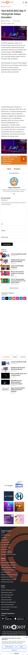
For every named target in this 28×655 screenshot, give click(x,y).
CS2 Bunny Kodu (5, 542)
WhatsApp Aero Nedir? (6, 592)
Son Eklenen (6, 357)
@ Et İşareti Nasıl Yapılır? (7, 581)
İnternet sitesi (4, 237)
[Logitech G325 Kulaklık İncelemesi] (5, 267)
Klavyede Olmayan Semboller (8, 554)
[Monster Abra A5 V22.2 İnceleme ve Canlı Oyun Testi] (5, 273)
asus (9, 169)
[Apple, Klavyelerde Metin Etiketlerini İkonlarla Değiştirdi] (5, 389)
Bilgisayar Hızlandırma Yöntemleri (9, 574)
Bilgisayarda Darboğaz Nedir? (8, 602)
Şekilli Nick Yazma (5, 547)
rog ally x (17, 169)
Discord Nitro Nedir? (6, 597)
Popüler (15, 357)
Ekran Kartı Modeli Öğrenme (8, 562)
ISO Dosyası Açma (5, 572)
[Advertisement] (14, 89)
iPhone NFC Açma (5, 535)
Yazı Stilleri (4, 537)
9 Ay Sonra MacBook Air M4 (18, 254)
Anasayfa (4, 6)
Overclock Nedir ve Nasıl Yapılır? (9, 607)
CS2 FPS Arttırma (5, 544)
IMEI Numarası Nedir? (6, 599)
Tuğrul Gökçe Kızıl (6, 21)
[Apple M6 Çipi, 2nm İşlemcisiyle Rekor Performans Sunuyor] (5, 382)
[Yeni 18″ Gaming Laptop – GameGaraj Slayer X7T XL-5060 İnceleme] (5, 280)
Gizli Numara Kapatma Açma (8, 565)
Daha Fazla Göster (14, 288)
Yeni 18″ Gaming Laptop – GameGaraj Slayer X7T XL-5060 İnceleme (18, 281)
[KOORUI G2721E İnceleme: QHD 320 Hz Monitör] (5, 261)
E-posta (3, 230)
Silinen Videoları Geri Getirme (8, 567)
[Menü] (26, 3)
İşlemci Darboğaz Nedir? (7, 595)
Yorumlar (22, 357)
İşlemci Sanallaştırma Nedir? (8, 590)
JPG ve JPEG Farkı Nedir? (7, 604)
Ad (2, 224)
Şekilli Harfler (4, 549)
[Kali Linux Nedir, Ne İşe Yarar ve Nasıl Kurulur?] (5, 376)
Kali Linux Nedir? (5, 609)
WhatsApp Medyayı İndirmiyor (8, 579)
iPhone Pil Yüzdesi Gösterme (8, 569)
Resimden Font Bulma (6, 577)
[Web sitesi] (14, 194)
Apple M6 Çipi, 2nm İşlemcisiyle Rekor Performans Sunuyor (17, 382)
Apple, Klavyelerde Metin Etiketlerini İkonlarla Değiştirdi (18, 389)
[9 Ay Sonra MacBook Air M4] (5, 255)
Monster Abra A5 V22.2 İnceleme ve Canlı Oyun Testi (17, 273)
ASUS (9, 6)
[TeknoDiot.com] (7, 2)
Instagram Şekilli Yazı (6, 552)
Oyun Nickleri (4, 539)
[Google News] (14, 173)
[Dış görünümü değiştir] (23, 3)
